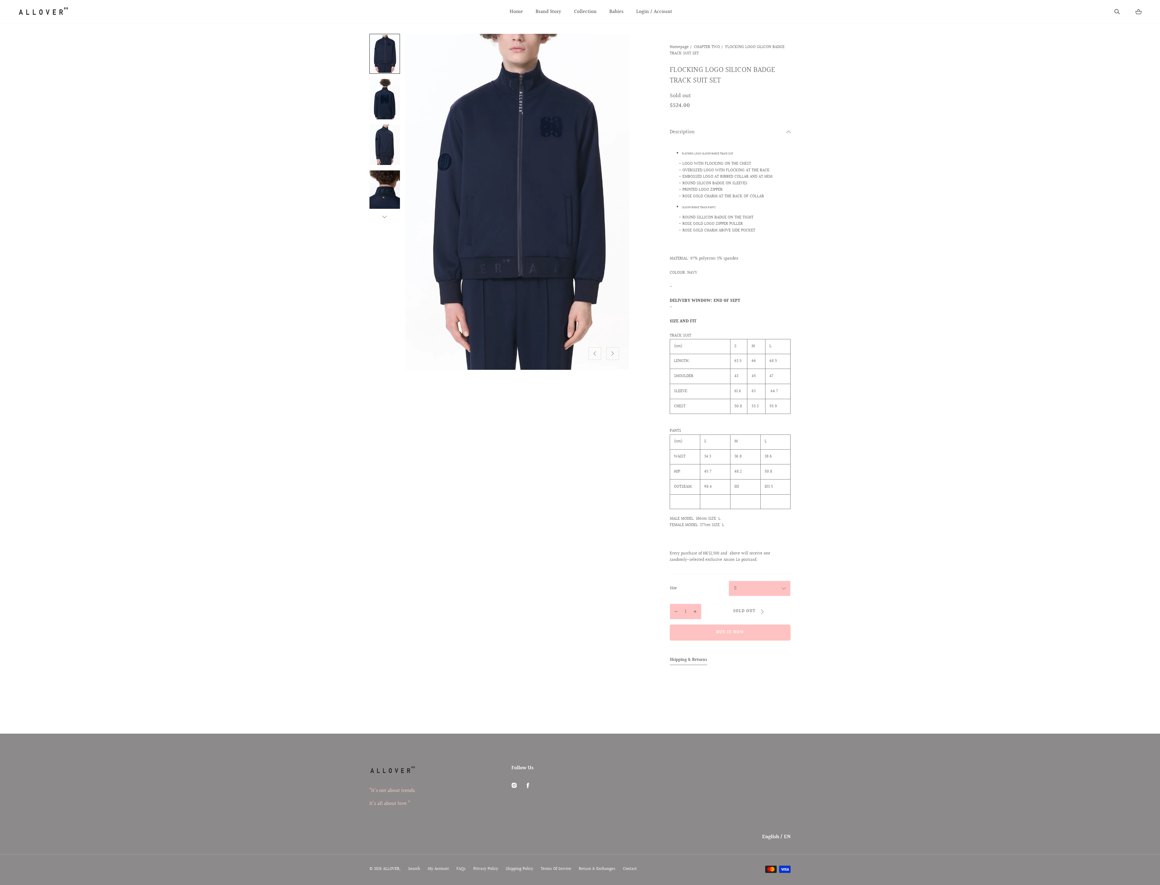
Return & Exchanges (597, 869)
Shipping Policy (519, 869)
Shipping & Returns (688, 660)
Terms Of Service (556, 869)
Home (516, 12)
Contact (630, 869)
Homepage (679, 47)
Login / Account (654, 12)
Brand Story (548, 12)
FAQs (461, 869)
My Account (438, 869)
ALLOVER (391, 869)
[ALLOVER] (43, 12)
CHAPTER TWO (707, 47)
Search (414, 869)
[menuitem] (384, 54)
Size (673, 588)
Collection (585, 12)
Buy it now (730, 632)
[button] (1117, 11)
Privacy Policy (485, 869)
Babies (616, 12)
